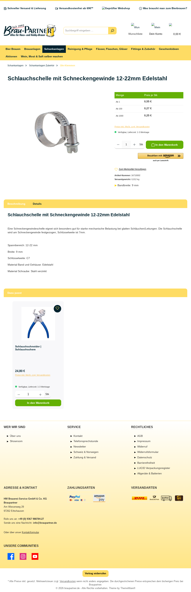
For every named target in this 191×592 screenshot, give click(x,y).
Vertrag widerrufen (95, 573)
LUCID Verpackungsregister (153, 468)
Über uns (15, 435)
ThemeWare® (127, 588)
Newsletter (79, 446)
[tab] (16, 203)
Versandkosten (68, 581)
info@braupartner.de (45, 523)
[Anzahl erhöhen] (134, 145)
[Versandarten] (158, 498)
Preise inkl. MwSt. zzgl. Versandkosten (132, 126)
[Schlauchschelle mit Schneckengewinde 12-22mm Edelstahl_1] (57, 132)
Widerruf (142, 446)
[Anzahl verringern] (118, 145)
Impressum (144, 441)
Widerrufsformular (148, 451)
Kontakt (77, 435)
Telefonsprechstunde (85, 441)
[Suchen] (112, 30)
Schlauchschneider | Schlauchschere (28, 348)
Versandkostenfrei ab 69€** (76, 8)
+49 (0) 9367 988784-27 (31, 519)
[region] (57, 132)
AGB (140, 435)
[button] (160, 157)
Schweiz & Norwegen (85, 451)
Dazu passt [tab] (14, 292)
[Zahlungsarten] (88, 498)
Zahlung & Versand (84, 457)
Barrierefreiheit (146, 462)
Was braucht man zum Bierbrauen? (165, 8)
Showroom (16, 441)
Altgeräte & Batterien (149, 473)
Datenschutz (144, 457)
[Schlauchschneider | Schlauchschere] (38, 323)
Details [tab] (37, 203)
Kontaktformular (30, 532)
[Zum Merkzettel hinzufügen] (57, 308)
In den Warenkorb (38, 402)
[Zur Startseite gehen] (30, 30)
